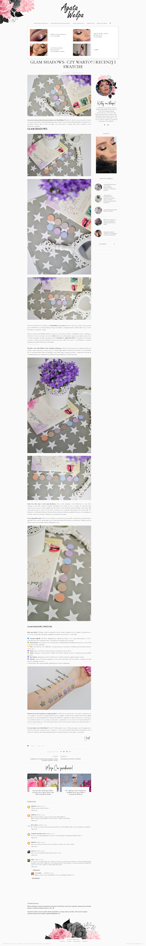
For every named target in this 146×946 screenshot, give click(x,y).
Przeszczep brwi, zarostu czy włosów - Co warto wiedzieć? (110, 234)
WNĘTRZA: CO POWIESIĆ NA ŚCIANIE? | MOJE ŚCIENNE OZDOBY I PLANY (44, 759)
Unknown (33, 806)
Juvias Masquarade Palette (34, 724)
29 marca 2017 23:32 (40, 814)
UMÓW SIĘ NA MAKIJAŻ (41, 23)
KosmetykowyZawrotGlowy (38, 833)
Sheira (32, 859)
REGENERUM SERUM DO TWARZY (71, 759)
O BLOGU (62, 941)
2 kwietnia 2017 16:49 (48, 873)
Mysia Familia (34, 825)
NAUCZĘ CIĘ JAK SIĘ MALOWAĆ (60, 23)
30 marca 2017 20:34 (40, 851)
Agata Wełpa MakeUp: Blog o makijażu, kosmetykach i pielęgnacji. (31, 943)
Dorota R (33, 851)
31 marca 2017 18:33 (39, 859)
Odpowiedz (34, 810)
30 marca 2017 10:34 (50, 833)
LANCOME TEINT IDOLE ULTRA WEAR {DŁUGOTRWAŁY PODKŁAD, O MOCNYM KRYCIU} (110, 187)
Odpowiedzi (36, 870)
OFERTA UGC (91, 23)
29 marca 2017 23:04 (40, 806)
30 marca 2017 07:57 (43, 825)
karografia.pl (139, 943)
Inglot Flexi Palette (34, 344)
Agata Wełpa (38, 873)
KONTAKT (84, 941)
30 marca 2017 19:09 (40, 842)
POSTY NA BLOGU (78, 23)
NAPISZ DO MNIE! (102, 23)
